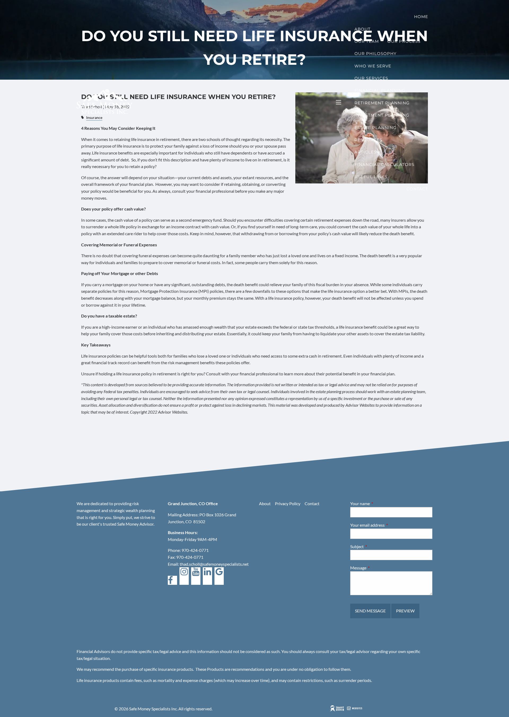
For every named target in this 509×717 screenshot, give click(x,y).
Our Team (366, 41)
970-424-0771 (195, 550)
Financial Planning (379, 90)
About (362, 29)
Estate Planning (375, 127)
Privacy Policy (287, 503)
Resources (368, 139)
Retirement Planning (382, 102)
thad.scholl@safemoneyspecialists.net (214, 563)
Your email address (386, 524)
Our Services (371, 78)
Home (421, 16)
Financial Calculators (384, 164)
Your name (379, 503)
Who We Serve (372, 65)
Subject (376, 546)
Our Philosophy (375, 53)
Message (377, 567)
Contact (417, 188)
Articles (365, 151)
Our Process (403, 41)
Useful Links (370, 176)
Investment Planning (381, 115)
